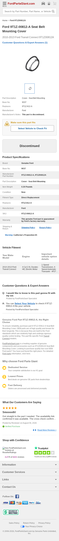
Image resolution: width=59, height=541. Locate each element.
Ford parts (6, 354)
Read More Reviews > (46, 430)
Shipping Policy (28, 228)
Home (5, 20)
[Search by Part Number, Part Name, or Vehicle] (53, 11)
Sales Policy (14, 523)
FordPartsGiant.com (10, 343)
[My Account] (49, 3)
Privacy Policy (44, 523)
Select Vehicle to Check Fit (32, 128)
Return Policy (45, 228)
